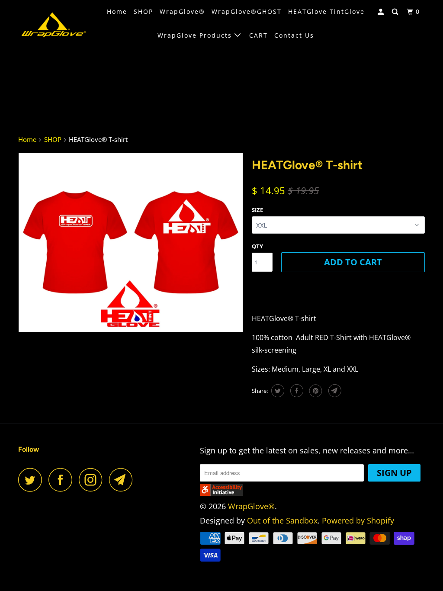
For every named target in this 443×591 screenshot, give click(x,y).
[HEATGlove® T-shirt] (130, 242)
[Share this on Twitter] (276, 390)
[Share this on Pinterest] (314, 390)
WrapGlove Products (195, 35)
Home (117, 11)
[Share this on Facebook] (295, 390)
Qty (257, 246)
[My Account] (382, 11)
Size (257, 210)
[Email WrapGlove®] (123, 479)
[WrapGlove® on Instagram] (93, 479)
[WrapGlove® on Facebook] (62, 479)
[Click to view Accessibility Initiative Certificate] (221, 493)
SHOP (143, 11)
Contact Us (294, 35)
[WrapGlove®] (52, 24)
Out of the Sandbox (282, 520)
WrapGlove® (182, 11)
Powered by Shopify (358, 520)
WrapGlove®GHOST (247, 11)
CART (258, 35)
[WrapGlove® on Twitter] (32, 479)
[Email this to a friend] (333, 390)
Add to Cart (353, 262)
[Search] (396, 11)
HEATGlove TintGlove (326, 11)
